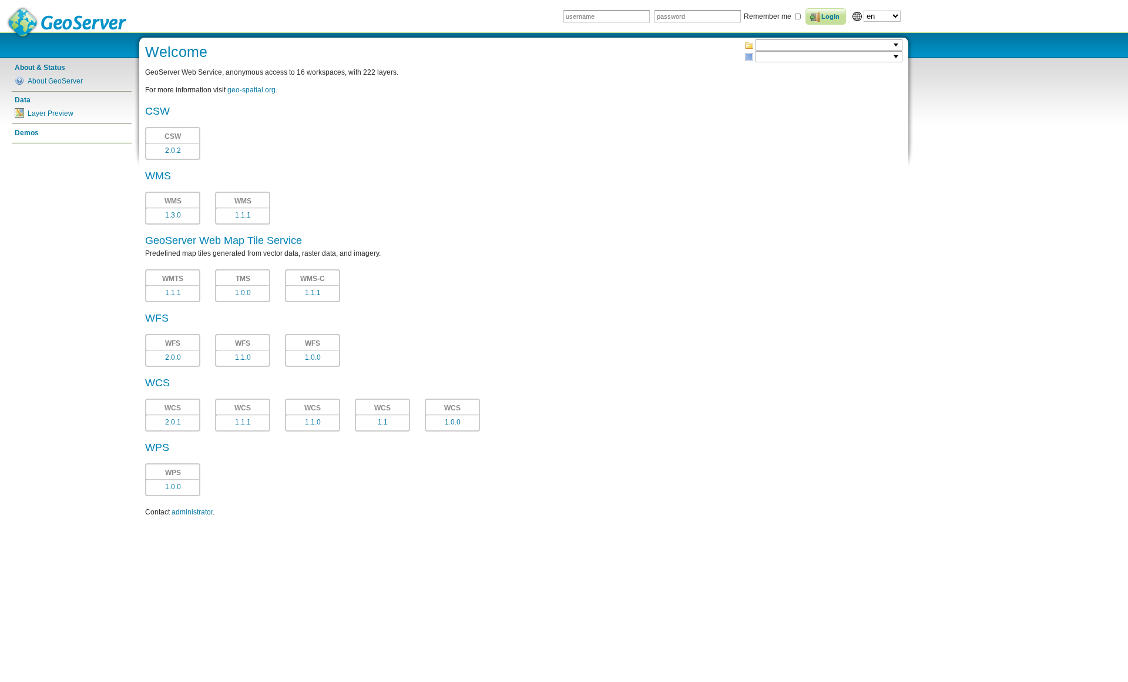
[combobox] (829, 45)
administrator (192, 512)
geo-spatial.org (251, 90)
